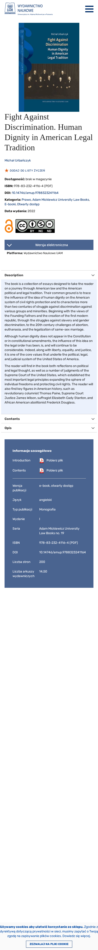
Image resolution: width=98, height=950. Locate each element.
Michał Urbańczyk (18, 160)
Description (14, 275)
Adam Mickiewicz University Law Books (60, 200)
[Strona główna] (29, 9)
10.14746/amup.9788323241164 (35, 193)
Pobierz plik (54, 460)
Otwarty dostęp (28, 204)
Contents (12, 419)
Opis (8, 428)
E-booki (10, 204)
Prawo (26, 200)
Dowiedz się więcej (76, 936)
